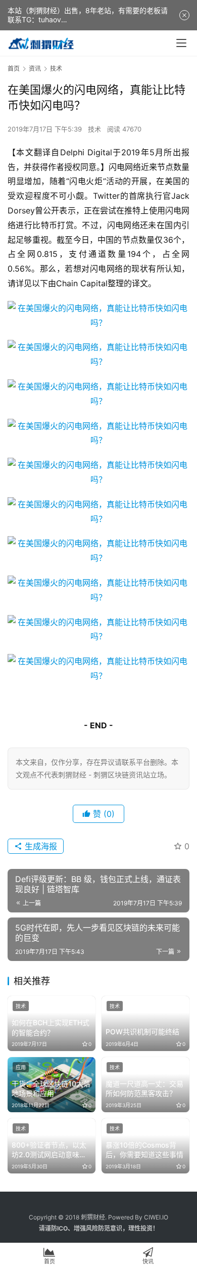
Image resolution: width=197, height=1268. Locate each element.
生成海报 (39, 846)
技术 (94, 129)
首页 (14, 68)
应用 (21, 1067)
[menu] (181, 43)
